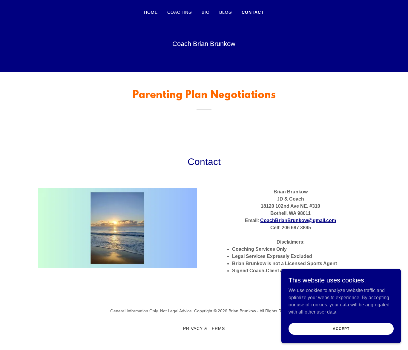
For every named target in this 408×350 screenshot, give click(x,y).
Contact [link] (253, 12)
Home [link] (151, 12)
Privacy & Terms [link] (204, 328)
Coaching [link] (179, 12)
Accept (341, 328)
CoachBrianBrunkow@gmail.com (298, 220)
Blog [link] (225, 12)
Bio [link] (206, 12)
